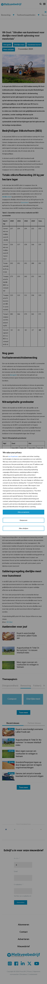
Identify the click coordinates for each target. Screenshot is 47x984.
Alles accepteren (23, 512)
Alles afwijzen (23, 528)
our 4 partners (13, 456)
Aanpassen (23, 520)
